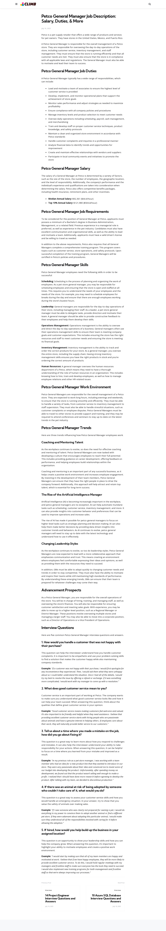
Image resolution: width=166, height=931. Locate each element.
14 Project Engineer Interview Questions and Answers (60, 898)
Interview (48, 890)
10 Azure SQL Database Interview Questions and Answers (106, 898)
